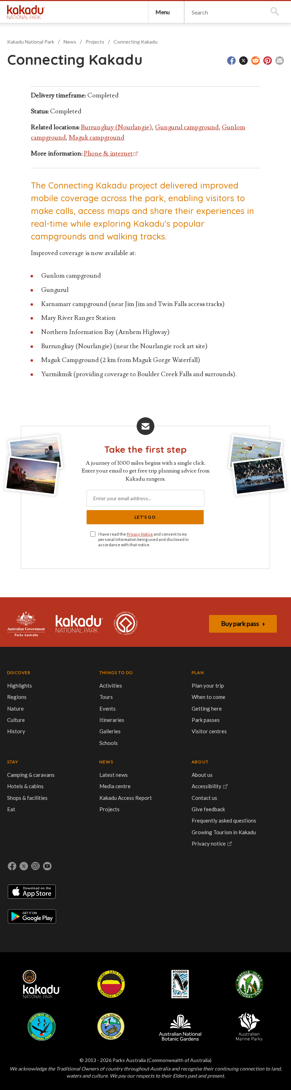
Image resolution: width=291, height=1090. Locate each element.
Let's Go (145, 517)
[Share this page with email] (279, 60)
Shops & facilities (27, 798)
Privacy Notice (140, 534)
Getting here (207, 708)
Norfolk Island (249, 984)
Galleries (110, 731)
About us (202, 775)
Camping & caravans (31, 775)
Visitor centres (209, 731)
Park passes (206, 720)
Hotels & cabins (25, 786)
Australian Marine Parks (249, 1026)
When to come (208, 697)
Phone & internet (108, 153)
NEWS (106, 761)
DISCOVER (19, 672)
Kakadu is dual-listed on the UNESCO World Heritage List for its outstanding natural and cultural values (126, 623)
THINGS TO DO (116, 672)
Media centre (115, 786)
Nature (15, 708)
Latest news (113, 775)
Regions (17, 697)
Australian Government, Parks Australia (26, 623)
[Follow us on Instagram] (35, 866)
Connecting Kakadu (136, 42)
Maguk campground (96, 138)
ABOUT (200, 761)
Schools (108, 743)
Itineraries (111, 720)
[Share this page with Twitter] (243, 60)
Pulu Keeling (111, 1026)
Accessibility (206, 786)
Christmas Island (42, 1026)
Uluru (111, 984)
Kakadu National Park (26, 12)
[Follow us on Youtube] (47, 866)
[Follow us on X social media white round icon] (24, 866)
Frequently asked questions (224, 820)
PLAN (198, 672)
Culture (16, 720)
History (16, 731)
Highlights (19, 685)
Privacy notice (209, 843)
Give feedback (208, 809)
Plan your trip (208, 685)
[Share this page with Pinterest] (267, 60)
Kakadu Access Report (125, 798)
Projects (95, 42)
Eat (11, 809)
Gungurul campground (187, 127)
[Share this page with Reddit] (255, 60)
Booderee (180, 984)
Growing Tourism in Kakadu (224, 832)
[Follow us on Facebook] (12, 866)
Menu (162, 12)
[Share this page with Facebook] (231, 60)
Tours (106, 697)
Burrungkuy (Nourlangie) (116, 127)
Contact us (204, 798)
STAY (12, 761)
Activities (110, 685)
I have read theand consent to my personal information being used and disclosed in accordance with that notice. (143, 539)
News (70, 42)
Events (107, 708)
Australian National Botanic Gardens (180, 1026)
